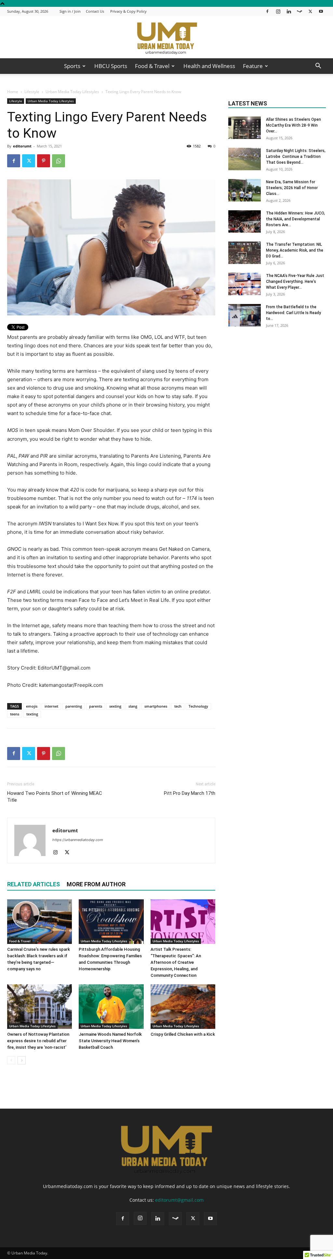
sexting (115, 706)
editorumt (22, 146)
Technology (198, 706)
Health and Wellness (209, 66)
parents (95, 706)
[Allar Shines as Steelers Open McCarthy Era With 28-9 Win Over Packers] (244, 128)
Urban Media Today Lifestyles (72, 91)
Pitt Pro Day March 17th (189, 793)
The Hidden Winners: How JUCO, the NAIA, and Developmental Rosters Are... (295, 219)
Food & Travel (152, 66)
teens (14, 714)
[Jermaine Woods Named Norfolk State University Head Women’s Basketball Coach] (111, 1006)
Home (12, 91)
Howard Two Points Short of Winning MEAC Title (54, 796)
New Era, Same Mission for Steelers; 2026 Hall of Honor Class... (292, 188)
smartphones (155, 706)
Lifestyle (31, 91)
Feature (253, 66)
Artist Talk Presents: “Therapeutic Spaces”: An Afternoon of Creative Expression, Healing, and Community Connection (176, 962)
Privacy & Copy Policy (128, 11)
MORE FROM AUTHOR (96, 884)
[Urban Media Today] (166, 37)
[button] (318, 66)
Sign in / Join (70, 11)
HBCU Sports (110, 66)
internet (51, 706)
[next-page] (22, 1060)
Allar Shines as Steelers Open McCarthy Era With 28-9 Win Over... (293, 125)
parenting (73, 706)
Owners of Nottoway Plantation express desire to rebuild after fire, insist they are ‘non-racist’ (38, 1041)
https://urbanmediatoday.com (77, 839)
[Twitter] (310, 11)
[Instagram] (278, 11)
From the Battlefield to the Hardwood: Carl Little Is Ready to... (293, 313)
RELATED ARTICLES (33, 884)
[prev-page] (11, 1060)
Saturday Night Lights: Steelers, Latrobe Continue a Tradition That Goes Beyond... (296, 156)
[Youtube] (321, 11)
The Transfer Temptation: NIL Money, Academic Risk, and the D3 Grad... (294, 250)
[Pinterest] (43, 160)
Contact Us (95, 11)
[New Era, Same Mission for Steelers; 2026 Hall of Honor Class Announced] (244, 190)
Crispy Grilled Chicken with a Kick (183, 1034)
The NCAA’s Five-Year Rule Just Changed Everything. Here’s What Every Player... (295, 281)
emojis (31, 706)
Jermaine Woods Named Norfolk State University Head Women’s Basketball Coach (110, 1041)
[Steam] (299, 11)
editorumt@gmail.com (179, 1200)
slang (132, 706)
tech (177, 706)
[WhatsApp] (58, 160)
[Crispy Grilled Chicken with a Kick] (183, 1006)
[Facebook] (267, 11)
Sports (72, 66)
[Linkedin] (289, 11)
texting (32, 714)
